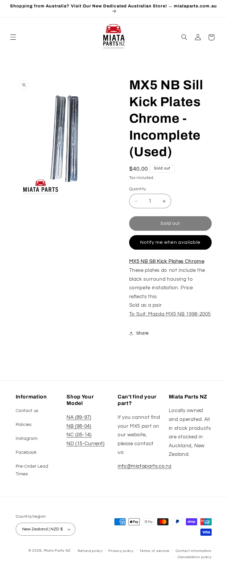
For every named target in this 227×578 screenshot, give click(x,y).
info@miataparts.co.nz (144, 466)
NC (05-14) (79, 434)
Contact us (27, 411)
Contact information (194, 551)
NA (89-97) (79, 417)
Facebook (26, 452)
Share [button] (142, 333)
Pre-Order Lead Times (32, 470)
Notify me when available (170, 242)
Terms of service (154, 551)
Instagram (27, 438)
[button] (13, 37)
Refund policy (90, 551)
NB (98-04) (79, 426)
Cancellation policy (195, 557)
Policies (24, 424)
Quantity (137, 189)
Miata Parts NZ (57, 550)
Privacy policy (120, 551)
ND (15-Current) (85, 443)
